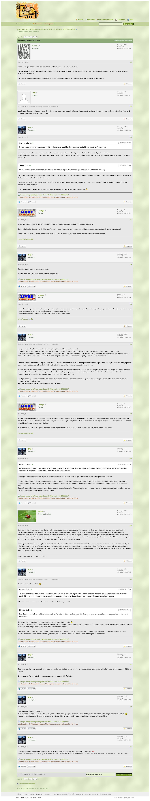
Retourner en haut (50, 794)
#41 (131, 579)
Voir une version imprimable (27, 783)
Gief (33, 93)
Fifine (40, 512)
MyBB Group (37, 797)
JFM (29, 128)
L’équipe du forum (22, 794)
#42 (131, 664)
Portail (80, 19)
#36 (131, 304)
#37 (131, 344)
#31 (131, 62)
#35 (131, 264)
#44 (131, 747)
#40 (131, 525)
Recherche (91, 19)
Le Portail (39, 794)
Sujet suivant (38, 774)
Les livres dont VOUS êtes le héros (41, 29)
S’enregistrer (48, 24)
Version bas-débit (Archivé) (65, 794)
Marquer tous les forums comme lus (87, 794)
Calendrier (121, 19)
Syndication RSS (105, 794)
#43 (131, 707)
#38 (131, 414)
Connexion (38, 24)
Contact (32, 794)
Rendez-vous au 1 (22, 29)
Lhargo (41, 211)
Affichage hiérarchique (123, 41)
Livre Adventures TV (25, 239)
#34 (131, 220)
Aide (131, 19)
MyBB (22, 797)
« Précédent (27, 37)
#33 (131, 137)
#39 (131, 458)
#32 (131, 106)
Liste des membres (106, 19)
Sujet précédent (25, 774)
